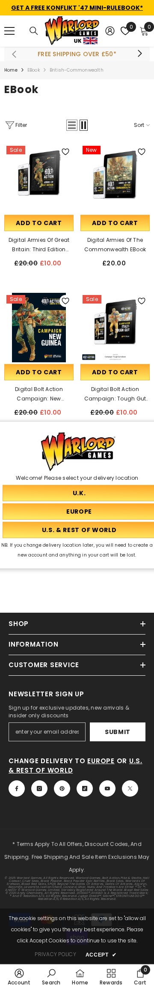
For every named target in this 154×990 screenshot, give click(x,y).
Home (11, 70)
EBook (33, 70)
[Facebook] (17, 788)
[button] (71, 125)
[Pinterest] (62, 788)
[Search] (34, 31)
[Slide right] (139, 54)
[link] (19, 976)
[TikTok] (85, 788)
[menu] (9, 31)
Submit (117, 732)
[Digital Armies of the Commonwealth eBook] (115, 178)
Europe (101, 760)
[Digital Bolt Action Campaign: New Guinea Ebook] (39, 327)
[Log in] (110, 30)
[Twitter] (130, 788)
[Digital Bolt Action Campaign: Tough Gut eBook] (115, 327)
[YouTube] (107, 788)
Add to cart (39, 223)
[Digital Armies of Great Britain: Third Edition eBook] (39, 178)
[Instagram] (39, 788)
